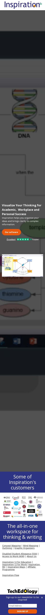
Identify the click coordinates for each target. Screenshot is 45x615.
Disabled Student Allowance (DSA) (19, 553)
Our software (11, 232)
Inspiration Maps (16, 566)
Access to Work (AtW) (13, 556)
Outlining (7, 548)
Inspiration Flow (10, 575)
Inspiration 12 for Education (16, 562)
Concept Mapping (11, 545)
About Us (31, 556)
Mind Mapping (30, 545)
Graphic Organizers (24, 548)
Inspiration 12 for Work (14, 564)
